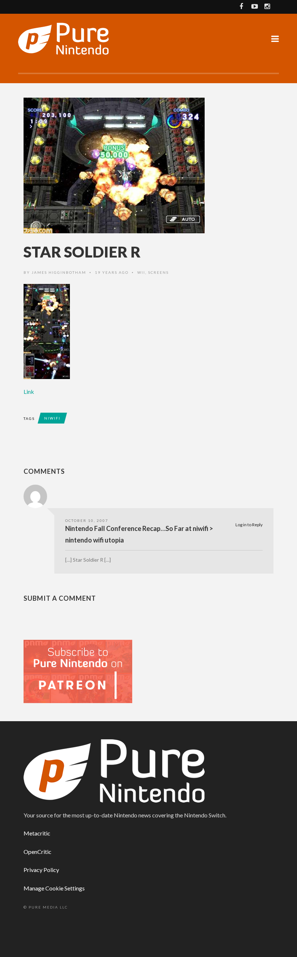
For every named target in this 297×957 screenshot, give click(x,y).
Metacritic (37, 833)
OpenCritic (37, 851)
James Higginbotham (59, 272)
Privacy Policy (41, 869)
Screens (158, 272)
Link (29, 391)
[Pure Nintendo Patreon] (78, 671)
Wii (141, 272)
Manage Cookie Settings (54, 888)
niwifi (52, 418)
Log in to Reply (249, 525)
